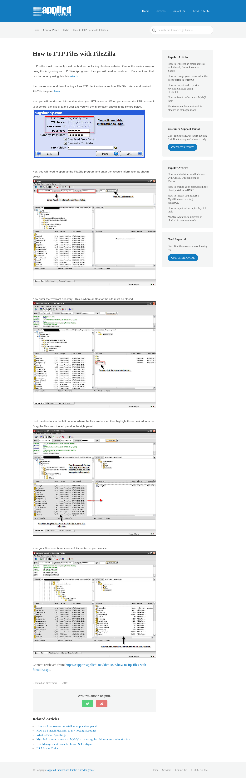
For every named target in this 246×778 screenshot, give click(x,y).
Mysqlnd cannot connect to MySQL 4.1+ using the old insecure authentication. (84, 739)
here (57, 91)
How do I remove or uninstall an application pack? (67, 726)
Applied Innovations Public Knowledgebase (71, 770)
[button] (87, 703)
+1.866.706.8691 (201, 10)
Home (145, 10)
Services (160, 10)
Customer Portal (183, 257)
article (74, 76)
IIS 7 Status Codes (47, 748)
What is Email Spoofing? (51, 735)
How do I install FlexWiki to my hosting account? (66, 730)
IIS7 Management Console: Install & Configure (65, 744)
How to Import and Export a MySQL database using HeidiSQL (183, 89)
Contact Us (178, 10)
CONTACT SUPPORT (182, 147)
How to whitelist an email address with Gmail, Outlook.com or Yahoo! (186, 67)
